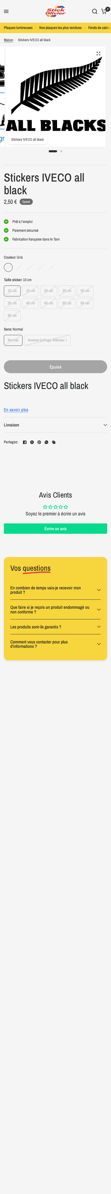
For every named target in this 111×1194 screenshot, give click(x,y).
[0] (103, 11)
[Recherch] (94, 11)
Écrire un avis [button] (55, 528)
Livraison (11, 425)
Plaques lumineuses (18, 27)
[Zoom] (98, 53)
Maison (8, 39)
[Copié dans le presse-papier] (54, 442)
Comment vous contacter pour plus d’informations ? (39, 644)
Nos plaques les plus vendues (60, 27)
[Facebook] (25, 442)
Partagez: (11, 442)
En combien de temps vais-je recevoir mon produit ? (45, 590)
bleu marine (51, 267)
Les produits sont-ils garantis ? (35, 627)
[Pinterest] (39, 442)
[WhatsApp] (46, 442)
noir (30, 267)
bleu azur (41, 267)
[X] (32, 442)
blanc (19, 267)
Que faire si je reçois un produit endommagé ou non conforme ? (49, 609)
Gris (8, 267)
